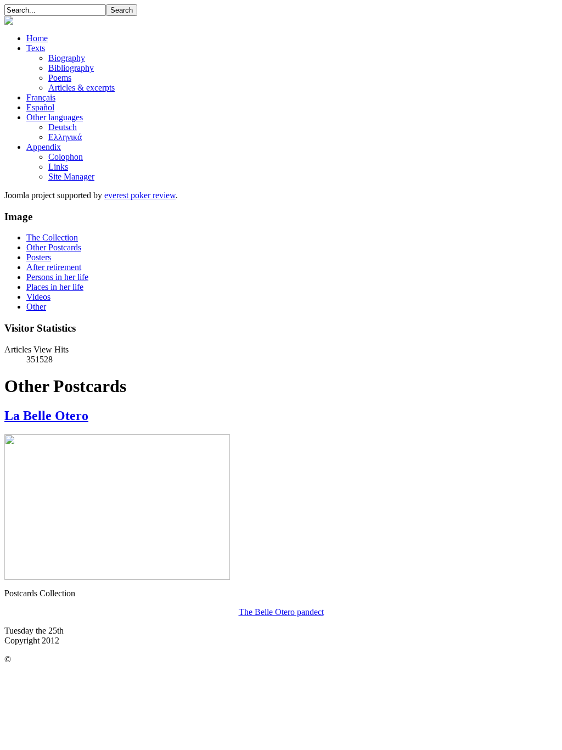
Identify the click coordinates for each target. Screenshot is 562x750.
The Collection (52, 237)
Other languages (54, 117)
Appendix (43, 147)
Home (37, 38)
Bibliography (71, 67)
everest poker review (140, 195)
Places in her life (54, 287)
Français (40, 97)
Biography (66, 58)
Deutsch (62, 127)
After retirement (53, 267)
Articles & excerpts (81, 87)
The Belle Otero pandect (281, 612)
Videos (38, 296)
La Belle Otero (46, 415)
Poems (59, 77)
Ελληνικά (65, 137)
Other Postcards (53, 247)
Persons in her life (57, 277)
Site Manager (71, 176)
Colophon (65, 156)
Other (36, 306)
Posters (38, 257)
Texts (35, 48)
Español (40, 107)
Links (58, 166)
